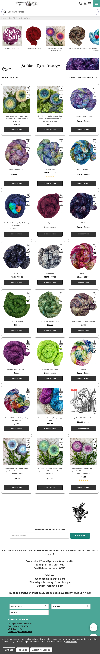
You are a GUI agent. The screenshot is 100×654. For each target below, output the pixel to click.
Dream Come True (16, 169)
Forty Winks (50, 169)
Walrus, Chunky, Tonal (16, 370)
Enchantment (83, 169)
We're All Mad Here (50, 370)
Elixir (83, 223)
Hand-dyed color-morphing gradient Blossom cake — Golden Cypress (50, 118)
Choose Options (17, 130)
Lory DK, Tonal (17, 321)
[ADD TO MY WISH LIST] (28, 97)
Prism (83, 370)
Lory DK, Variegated (50, 321)
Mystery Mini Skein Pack (83, 418)
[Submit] (5, 12)
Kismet (83, 273)
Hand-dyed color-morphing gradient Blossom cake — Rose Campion (83, 470)
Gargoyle (50, 273)
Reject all (22, 649)
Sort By (73, 77)
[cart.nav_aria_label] (89, 3)
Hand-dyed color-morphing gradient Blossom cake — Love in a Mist (17, 470)
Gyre (50, 223)
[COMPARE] (28, 92)
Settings (9, 649)
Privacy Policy (71, 641)
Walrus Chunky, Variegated (83, 321)
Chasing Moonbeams (83, 116)
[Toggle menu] (96, 3)
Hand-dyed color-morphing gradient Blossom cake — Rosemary (50, 470)
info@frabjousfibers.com (20, 632)
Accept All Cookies (41, 649)
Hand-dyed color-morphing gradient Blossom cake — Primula (17, 118)
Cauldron (17, 273)
